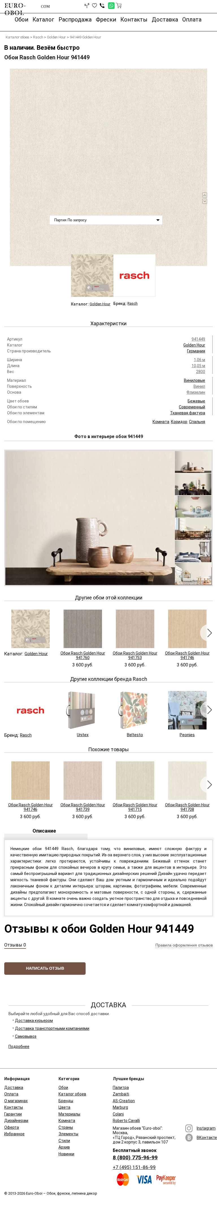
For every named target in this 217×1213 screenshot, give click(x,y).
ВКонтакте (207, 1137)
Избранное (14, 1134)
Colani (118, 1114)
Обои (21, 19)
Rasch (132, 303)
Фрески (106, 19)
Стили (64, 1140)
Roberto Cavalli (126, 1120)
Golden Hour (100, 304)
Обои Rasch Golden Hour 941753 (135, 655)
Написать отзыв (45, 968)
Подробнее (18, 1046)
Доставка (165, 19)
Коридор (179, 421)
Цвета (64, 1107)
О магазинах (16, 1101)
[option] (108, 167)
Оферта (11, 1127)
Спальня (197, 421)
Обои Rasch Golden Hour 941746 (187, 655)
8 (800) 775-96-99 (135, 1157)
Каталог (43, 19)
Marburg (120, 1107)
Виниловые (194, 380)
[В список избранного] (94, 5)
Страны (65, 1127)
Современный (192, 407)
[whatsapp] (109, 4)
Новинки (66, 1154)
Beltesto (135, 734)
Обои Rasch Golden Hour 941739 (82, 807)
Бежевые (196, 401)
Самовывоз (25, 1036)
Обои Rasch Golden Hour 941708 (187, 807)
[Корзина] (118, 5)
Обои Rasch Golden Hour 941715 (135, 807)
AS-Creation (124, 1101)
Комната (161, 421)
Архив (64, 1147)
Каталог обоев (72, 1094)
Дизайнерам (16, 1120)
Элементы (68, 1134)
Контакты (133, 19)
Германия (196, 351)
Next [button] (208, 632)
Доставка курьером (34, 1021)
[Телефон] (102, 5)
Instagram (206, 1128)
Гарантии (13, 1114)
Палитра (121, 1087)
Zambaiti (121, 1094)
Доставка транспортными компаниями (52, 1028)
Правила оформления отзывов (184, 945)
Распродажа (75, 19)
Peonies (187, 734)
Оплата (191, 19)
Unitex (82, 734)
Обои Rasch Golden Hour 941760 (82, 655)
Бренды (65, 1101)
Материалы (69, 1114)
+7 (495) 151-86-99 (134, 1167)
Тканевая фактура (187, 413)
